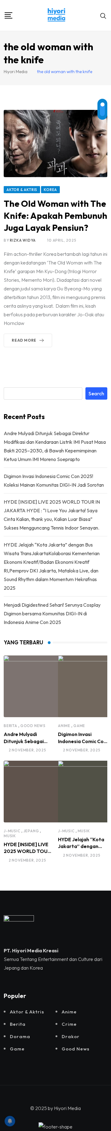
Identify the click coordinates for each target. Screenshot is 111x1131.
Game (79, 725)
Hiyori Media (67, 1108)
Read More (24, 340)
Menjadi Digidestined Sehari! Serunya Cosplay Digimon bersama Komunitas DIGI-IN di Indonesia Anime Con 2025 (52, 613)
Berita (10, 725)
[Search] (103, 15)
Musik (10, 836)
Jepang (31, 831)
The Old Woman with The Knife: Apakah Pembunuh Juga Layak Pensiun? (55, 215)
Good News (33, 725)
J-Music (12, 831)
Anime (64, 725)
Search (96, 393)
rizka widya (23, 240)
